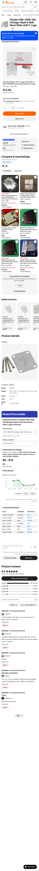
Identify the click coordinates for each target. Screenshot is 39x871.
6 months (18, 493)
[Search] (35, 7)
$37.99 (30, 521)
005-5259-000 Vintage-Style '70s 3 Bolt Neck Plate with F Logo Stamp (8, 320)
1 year (26, 493)
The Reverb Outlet (8, 11)
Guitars (17, 11)
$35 (29, 526)
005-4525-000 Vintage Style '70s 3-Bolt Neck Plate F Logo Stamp (24, 320)
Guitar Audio (12, 126)
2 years (32, 493)
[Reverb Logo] (9, 2)
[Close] (36, 33)
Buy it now (19, 114)
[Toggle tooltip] (20, 41)
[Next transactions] (35, 547)
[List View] (6, 166)
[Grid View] (3, 166)
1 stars (3, 594)
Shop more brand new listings (18, 134)
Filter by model (7, 428)
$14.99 (30, 532)
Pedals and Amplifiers (27, 11)
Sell (25, 2)
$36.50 (30, 529)
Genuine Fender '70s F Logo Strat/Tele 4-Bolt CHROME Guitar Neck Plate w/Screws (19, 83)
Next (18, 716)
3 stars (3, 588)
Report (5, 625)
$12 (29, 515)
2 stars (3, 591)
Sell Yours (28, 558)
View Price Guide (10, 558)
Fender (12, 388)
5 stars (3, 583)
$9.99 (29, 518)
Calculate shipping (8, 92)
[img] (20, 126)
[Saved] (31, 2)
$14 (29, 523)
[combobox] (18, 432)
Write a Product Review (19, 578)
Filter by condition (8, 440)
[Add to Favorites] (12, 28)
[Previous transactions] (31, 547)
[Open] (34, 432)
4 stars (3, 586)
